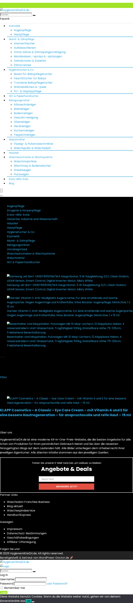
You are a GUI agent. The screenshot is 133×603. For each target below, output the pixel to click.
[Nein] (33, 601)
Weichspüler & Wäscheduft (32, 148)
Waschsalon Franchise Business (28, 502)
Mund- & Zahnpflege (21, 39)
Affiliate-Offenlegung (21, 542)
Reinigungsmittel (19, 100)
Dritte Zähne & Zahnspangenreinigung (40, 52)
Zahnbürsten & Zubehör (30, 61)
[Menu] (1, 190)
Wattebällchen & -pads (30, 87)
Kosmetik (14, 26)
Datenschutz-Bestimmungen (27, 533)
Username (7, 579)
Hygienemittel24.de (23, 553)
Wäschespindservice (21, 511)
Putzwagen (21, 174)
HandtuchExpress (19, 515)
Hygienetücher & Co (21, 69)
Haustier (14, 153)
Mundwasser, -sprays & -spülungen (38, 56)
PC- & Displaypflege (27, 91)
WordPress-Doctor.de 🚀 (56, 558)
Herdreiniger (22, 126)
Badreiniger (21, 109)
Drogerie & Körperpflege (24, 210)
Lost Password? (57, 584)
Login (3, 592)
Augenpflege (22, 30)
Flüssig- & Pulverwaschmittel (33, 144)
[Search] (1, 195)
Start (3, 357)
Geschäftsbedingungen (23, 538)
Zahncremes (22, 65)
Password (6, 584)
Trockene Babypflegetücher (33, 83)
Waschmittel (17, 139)
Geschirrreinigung (26, 117)
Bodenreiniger (23, 113)
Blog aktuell (15, 506)
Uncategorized (17, 249)
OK (28, 601)
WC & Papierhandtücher (23, 96)
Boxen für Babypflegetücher (33, 74)
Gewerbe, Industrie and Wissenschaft (32, 219)
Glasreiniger (22, 122)
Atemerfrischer (24, 43)
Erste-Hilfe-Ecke (18, 179)
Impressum (14, 529)
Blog (11, 183)
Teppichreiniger (25, 135)
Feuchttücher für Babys (30, 78)
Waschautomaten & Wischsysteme (30, 157)
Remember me (14, 588)
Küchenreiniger (24, 130)
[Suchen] (34, 15)
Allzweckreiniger (25, 105)
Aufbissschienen (25, 48)
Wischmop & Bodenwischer (32, 166)
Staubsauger (22, 170)
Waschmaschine (25, 161)
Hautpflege (21, 34)
